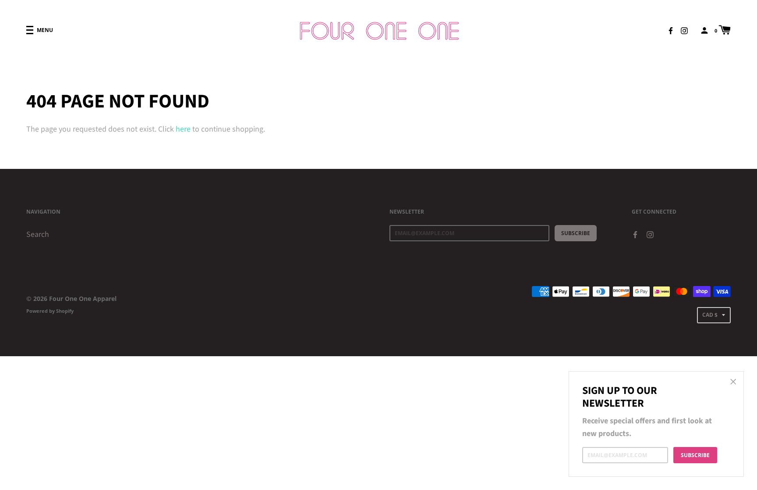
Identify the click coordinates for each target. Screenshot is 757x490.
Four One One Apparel (83, 298)
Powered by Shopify (50, 311)
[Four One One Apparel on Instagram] (684, 30)
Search (37, 234)
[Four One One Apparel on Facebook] (670, 30)
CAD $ (710, 314)
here (183, 129)
